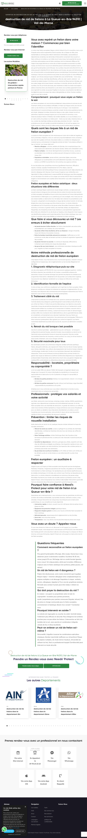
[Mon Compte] (59, 3)
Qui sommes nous (49, 810)
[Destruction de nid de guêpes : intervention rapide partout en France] (16, 70)
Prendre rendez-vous (13, 55)
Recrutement (47, 813)
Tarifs (45, 807)
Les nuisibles (14, 8)
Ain (7, 706)
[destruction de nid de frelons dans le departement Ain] (16, 695)
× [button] (25, 806)
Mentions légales (35, 824)
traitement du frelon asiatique (65, 216)
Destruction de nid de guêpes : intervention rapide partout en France (16, 84)
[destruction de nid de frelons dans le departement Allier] (70, 695)
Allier (62, 706)
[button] (5, 98)
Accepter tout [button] (9, 831)
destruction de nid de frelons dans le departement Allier (69, 711)
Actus (32, 813)
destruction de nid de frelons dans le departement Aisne (42, 711)
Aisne (35, 706)
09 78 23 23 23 (14, 40)
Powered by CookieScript (14, 834)
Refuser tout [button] (20, 831)
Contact (33, 816)
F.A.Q (32, 810)
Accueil (6, 8)
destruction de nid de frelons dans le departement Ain (15, 711)
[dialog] (14, 820)
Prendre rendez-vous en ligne (30, 665)
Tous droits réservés (55, 832)
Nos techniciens (48, 816)
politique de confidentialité (48, 820)
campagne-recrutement (34, 820)
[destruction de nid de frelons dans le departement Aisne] (43, 695)
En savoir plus (15, 828)
